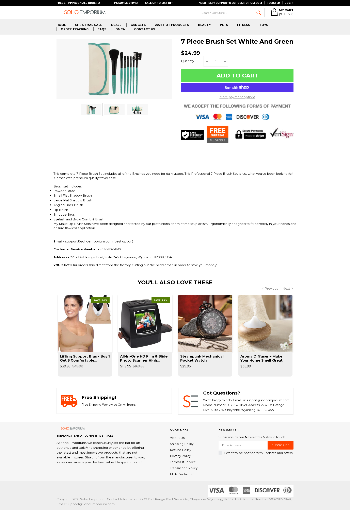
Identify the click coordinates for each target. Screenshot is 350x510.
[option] (91, 109)
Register (273, 2)
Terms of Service (183, 462)
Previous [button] (271, 288)
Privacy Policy (180, 456)
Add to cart (237, 75)
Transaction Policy (183, 468)
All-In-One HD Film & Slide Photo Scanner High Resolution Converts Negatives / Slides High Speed (144, 358)
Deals (116, 25)
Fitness (243, 25)
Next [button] (286, 288)
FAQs (102, 29)
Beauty (204, 25)
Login (289, 2)
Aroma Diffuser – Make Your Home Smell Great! (262, 358)
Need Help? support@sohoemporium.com (230, 2)
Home (61, 25)
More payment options (237, 97)
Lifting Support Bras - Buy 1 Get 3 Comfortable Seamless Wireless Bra (85, 358)
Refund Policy (180, 450)
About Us (177, 438)
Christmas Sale (88, 25)
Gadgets (138, 25)
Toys (263, 25)
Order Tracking (75, 29)
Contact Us (144, 29)
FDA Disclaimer (182, 474)
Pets (224, 25)
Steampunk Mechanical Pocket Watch (202, 358)
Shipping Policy (181, 444)
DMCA (120, 29)
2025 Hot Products (172, 25)
